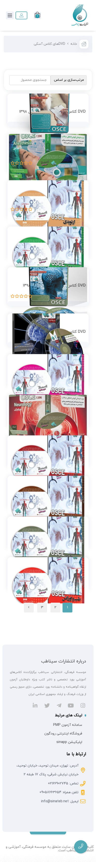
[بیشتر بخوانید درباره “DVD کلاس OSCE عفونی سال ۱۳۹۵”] (81, 494)
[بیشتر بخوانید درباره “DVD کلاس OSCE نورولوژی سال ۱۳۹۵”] (81, 535)
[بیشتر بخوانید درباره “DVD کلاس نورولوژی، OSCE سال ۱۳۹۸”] (81, 286)
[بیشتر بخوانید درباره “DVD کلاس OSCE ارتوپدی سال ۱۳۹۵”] (81, 199)
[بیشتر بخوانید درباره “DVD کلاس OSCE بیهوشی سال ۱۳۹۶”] (81, 152)
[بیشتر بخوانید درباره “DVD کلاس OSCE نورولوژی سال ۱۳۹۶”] (81, 413)
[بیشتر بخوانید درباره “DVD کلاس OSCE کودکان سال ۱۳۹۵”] (81, 373)
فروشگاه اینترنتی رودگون (63, 733)
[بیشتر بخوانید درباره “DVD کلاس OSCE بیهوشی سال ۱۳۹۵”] (81, 245)
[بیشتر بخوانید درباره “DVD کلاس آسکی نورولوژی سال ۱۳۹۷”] (81, 332)
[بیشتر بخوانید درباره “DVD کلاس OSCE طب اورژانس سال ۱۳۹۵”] (81, 576)
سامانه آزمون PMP (67, 725)
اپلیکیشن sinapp (69, 742)
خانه (73, 44)
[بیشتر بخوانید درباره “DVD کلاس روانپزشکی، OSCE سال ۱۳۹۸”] (81, 112)
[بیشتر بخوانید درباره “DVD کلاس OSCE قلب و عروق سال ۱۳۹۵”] (81, 454)
